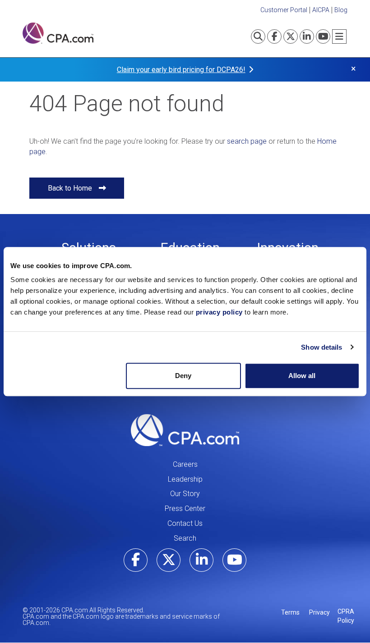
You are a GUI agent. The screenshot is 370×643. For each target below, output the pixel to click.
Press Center (185, 508)
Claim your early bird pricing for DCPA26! (181, 69)
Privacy (319, 612)
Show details (321, 347)
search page (247, 141)
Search (185, 538)
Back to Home (70, 188)
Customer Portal (283, 10)
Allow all (301, 375)
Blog (340, 10)
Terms (290, 612)
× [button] (353, 69)
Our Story (185, 493)
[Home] (58, 33)
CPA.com (185, 430)
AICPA (320, 10)
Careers (185, 464)
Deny (183, 375)
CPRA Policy (346, 616)
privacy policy (219, 312)
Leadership (185, 479)
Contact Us (185, 523)
